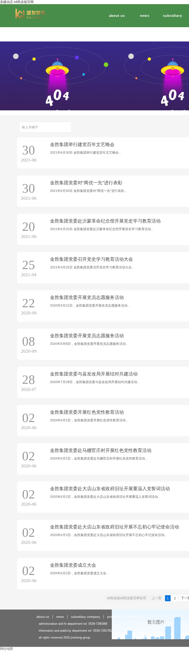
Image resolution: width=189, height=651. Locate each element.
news (144, 16)
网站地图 (6, 649)
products (113, 617)
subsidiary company (85, 617)
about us (117, 16)
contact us (134, 617)
